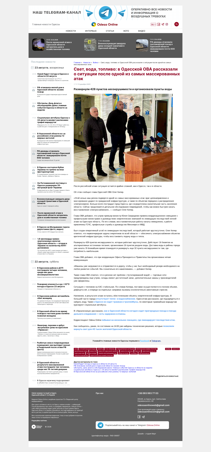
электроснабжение (81, 355)
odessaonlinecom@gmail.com (153, 411)
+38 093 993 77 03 (148, 393)
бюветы (100, 349)
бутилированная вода (87, 349)
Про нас (99, 393)
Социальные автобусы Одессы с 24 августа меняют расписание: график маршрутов (109, 370)
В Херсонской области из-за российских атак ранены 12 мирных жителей (105, 372)
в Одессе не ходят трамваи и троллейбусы (115, 302)
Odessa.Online (153, 425)
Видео (141, 31)
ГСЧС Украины (110, 349)
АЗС (76, 349)
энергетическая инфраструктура (101, 355)
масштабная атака (81, 351)
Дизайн (141, 434)
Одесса (137, 351)
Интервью (91, 31)
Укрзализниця (144, 353)
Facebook (144, 341)
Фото (126, 31)
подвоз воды (91, 353)
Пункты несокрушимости (107, 353)
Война (168, 349)
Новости (71, 31)
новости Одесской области (108, 351)
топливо (134, 353)
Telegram (156, 341)
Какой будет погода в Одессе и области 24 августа (95, 364)
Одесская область (149, 351)
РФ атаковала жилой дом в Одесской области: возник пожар (99, 366)
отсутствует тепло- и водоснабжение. (115, 299)
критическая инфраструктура (146, 349)
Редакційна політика (39, 420)
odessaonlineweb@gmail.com (153, 405)
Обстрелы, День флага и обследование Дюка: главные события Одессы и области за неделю (113, 368)
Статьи (110, 31)
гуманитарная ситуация (125, 349)
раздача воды (124, 353)
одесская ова (79, 353)
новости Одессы (127, 351)
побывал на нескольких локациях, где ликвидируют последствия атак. (138, 320)
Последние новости (43, 61)
